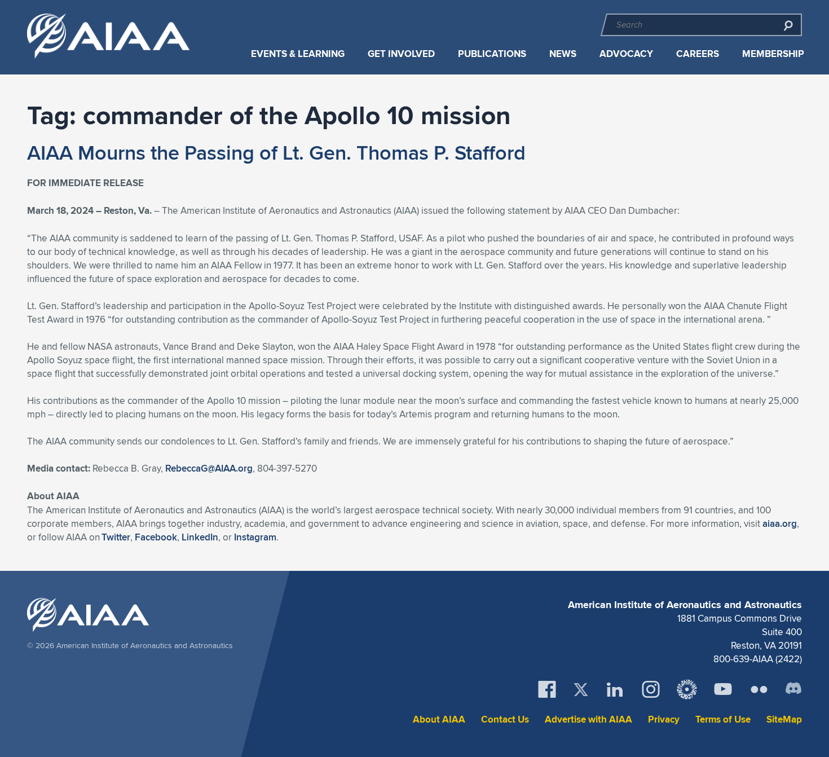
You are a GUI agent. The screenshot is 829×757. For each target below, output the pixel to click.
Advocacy (626, 54)
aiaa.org (779, 523)
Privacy (664, 719)
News (562, 54)
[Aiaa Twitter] (581, 689)
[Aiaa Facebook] (547, 689)
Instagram (255, 537)
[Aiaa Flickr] (759, 689)
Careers (697, 54)
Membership (773, 54)
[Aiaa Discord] (793, 689)
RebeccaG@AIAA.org (209, 468)
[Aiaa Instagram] (651, 689)
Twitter (116, 537)
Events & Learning (298, 54)
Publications (492, 54)
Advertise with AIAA (588, 719)
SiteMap (784, 719)
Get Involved (401, 54)
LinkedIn (200, 537)
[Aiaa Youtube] (723, 689)
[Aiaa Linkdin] (615, 689)
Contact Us (505, 719)
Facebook (156, 537)
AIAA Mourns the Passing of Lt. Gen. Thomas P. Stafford (276, 152)
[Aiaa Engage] (687, 689)
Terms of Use (723, 719)
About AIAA (439, 719)
